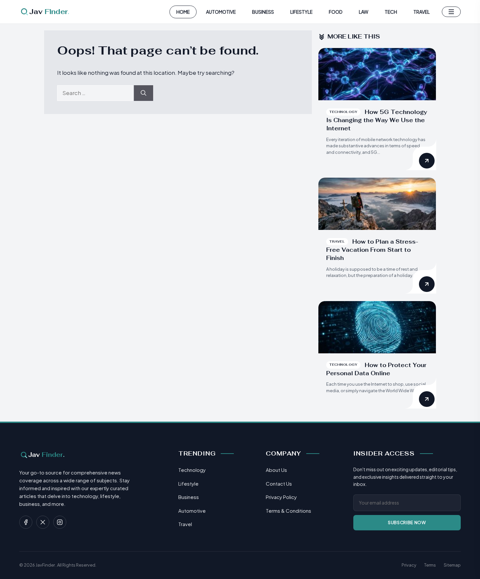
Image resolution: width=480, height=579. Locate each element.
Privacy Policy (281, 497)
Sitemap (452, 565)
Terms (430, 565)
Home (183, 12)
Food (336, 12)
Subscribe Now (407, 522)
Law (363, 12)
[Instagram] (59, 522)
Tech (391, 12)
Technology (192, 470)
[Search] (143, 93)
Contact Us (279, 483)
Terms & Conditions (288, 510)
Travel (421, 12)
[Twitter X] (42, 522)
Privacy (409, 565)
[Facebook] (25, 522)
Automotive (221, 12)
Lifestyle (301, 12)
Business (263, 12)
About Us (276, 470)
